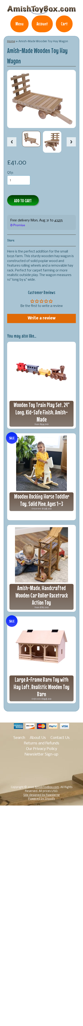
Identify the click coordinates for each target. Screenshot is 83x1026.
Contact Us (60, 738)
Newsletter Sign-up (41, 754)
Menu (19, 23)
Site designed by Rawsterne (41, 795)
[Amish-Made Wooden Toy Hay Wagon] (31, 139)
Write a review (42, 318)
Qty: (10, 173)
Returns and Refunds (41, 743)
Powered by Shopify (41, 798)
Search (19, 738)
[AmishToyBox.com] (41, 12)
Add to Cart (23, 200)
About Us (38, 738)
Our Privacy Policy (41, 749)
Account (42, 23)
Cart (64, 23)
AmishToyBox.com (47, 787)
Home (11, 41)
